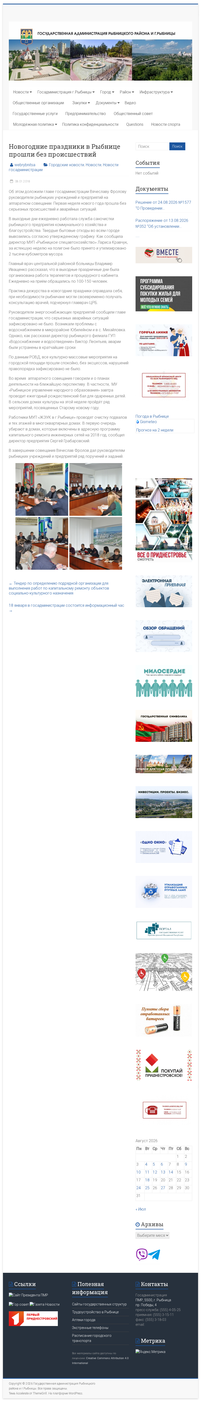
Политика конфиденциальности (90, 124)
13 (163, 1172)
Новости (21, 92)
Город (105, 92)
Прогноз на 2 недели (154, 430)
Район (125, 92)
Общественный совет (133, 113)
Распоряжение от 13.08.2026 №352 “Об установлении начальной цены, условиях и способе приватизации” (162, 223)
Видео (130, 103)
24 (138, 1188)
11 (147, 1172)
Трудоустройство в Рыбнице (95, 1312)
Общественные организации (38, 103)
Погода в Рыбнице (152, 416)
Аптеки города (83, 1320)
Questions (134, 124)
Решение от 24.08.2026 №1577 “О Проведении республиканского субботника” (163, 205)
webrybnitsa (24, 165)
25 (147, 1188)
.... (137, 235)
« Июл (141, 1209)
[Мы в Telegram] (154, 1259)
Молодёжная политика (33, 124)
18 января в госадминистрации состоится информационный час (66, 608)
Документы (106, 103)
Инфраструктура (155, 92)
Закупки (79, 103)
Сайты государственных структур (99, 1304)
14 (171, 1172)
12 (155, 1172)
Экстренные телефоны (90, 1328)
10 (138, 1172)
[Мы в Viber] (142, 1259)
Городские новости (66, 165)
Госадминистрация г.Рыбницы (64, 92)
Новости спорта (165, 124)
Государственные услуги (35, 113)
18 (147, 1180)
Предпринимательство (85, 113)
